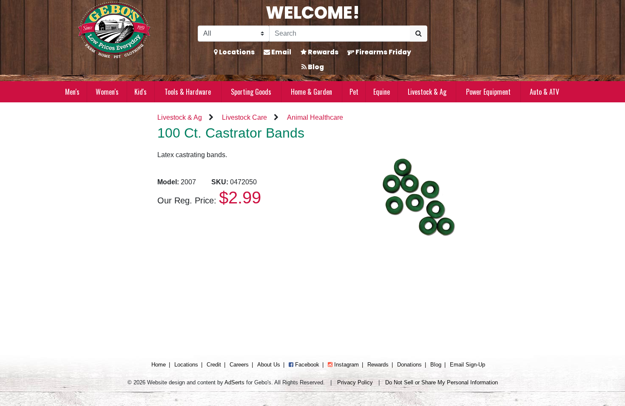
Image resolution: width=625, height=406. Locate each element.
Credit (214, 364)
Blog (315, 66)
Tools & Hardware (188, 92)
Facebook (306, 364)
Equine (381, 92)
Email (280, 52)
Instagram (345, 364)
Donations (409, 364)
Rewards (322, 52)
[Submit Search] (418, 33)
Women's (107, 92)
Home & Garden (311, 92)
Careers (239, 364)
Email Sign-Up (467, 364)
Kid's (140, 92)
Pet (353, 92)
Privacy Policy (355, 382)
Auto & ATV (544, 92)
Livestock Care (244, 117)
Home (158, 364)
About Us (268, 364)
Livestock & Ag (427, 92)
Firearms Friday (382, 52)
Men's (72, 92)
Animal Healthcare (315, 117)
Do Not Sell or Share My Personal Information (441, 382)
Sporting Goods (251, 92)
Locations (236, 52)
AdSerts (234, 382)
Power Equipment (488, 92)
